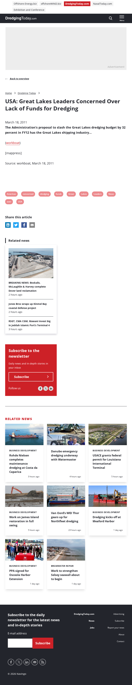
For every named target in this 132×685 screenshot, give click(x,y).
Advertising (118, 614)
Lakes (84, 194)
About (121, 634)
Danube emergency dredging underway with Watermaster (64, 455)
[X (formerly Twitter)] (45, 388)
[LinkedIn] (51, 388)
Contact (120, 641)
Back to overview (19, 78)
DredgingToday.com (77, 3)
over (9, 202)
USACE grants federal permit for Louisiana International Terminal (107, 462)
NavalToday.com (102, 3)
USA (20, 202)
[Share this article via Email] (32, 225)
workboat (13, 143)
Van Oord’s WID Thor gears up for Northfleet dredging (65, 517)
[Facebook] (40, 388)
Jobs (92, 627)
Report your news (116, 627)
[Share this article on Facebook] (24, 225)
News (111, 194)
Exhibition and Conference (29, 9)
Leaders (98, 194)
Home (8, 93)
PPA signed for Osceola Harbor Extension (19, 575)
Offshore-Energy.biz (25, 3)
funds (59, 194)
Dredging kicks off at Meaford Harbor (107, 519)
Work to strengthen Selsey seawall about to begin (65, 575)
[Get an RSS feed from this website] (42, 662)
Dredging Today (27, 93)
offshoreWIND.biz (51, 3)
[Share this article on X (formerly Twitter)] (16, 225)
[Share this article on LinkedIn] (8, 225)
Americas (11, 194)
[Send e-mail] (34, 662)
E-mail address (17, 633)
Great (71, 194)
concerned (28, 194)
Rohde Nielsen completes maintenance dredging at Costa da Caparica (23, 464)
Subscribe (21, 377)
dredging (44, 194)
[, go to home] (21, 18)
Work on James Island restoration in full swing (24, 521)
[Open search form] (110, 18)
